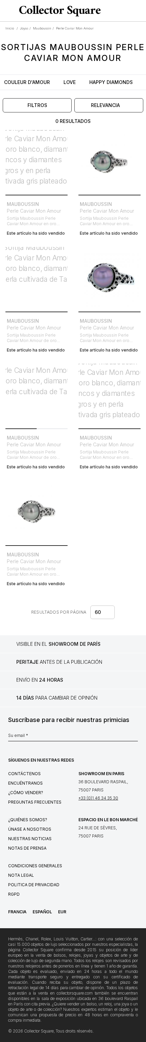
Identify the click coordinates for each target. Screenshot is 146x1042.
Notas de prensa (27, 848)
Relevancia (105, 105)
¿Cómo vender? (25, 792)
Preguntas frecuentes (34, 802)
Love (69, 82)
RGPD (14, 894)
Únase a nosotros (29, 829)
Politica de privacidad (33, 884)
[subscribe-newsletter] (134, 737)
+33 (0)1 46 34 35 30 (98, 798)
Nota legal (21, 875)
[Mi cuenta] (138, 10)
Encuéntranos (25, 783)
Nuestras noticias (30, 838)
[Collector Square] (58, 11)
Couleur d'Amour (27, 82)
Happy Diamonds (111, 82)
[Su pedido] (128, 10)
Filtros (37, 105)
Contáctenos (24, 773)
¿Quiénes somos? (27, 819)
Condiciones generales (35, 865)
